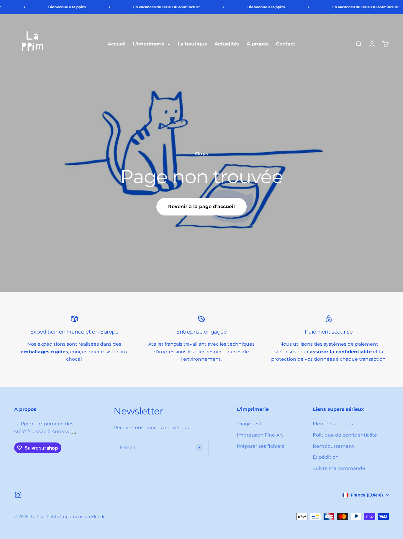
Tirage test (249, 424)
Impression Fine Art (260, 435)
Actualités (227, 44)
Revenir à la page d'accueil (201, 206)
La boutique (192, 44)
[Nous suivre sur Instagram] (18, 495)
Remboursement (333, 446)
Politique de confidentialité (345, 435)
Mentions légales (333, 424)
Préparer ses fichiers (260, 446)
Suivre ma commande (339, 468)
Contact (285, 44)
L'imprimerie (149, 44)
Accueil (117, 44)
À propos (258, 44)
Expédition (326, 457)
